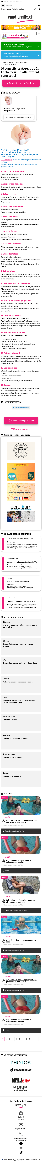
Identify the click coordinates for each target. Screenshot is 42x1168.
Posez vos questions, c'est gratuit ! (20, 117)
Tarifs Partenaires (18, 9)
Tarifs (38, 1159)
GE (5, 2)
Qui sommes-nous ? (20, 1159)
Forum (26, 1161)
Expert (3, 9)
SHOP (22, 2)
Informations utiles (19, 1161)
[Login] (39, 9)
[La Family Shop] (15, 36)
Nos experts (33, 1159)
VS (11, 2)
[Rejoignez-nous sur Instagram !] (21, 1148)
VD (2, 2)
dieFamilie (16, 2)
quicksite (11, 1159)
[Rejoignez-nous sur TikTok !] (21, 1152)
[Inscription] (35, 9)
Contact (27, 1159)
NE (8, 2)
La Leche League (6, 160)
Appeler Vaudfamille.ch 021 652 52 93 (21, 1139)
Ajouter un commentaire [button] (21, 408)
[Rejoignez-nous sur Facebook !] (21, 1144)
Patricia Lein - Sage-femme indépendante (15, 110)
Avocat (9, 9)
